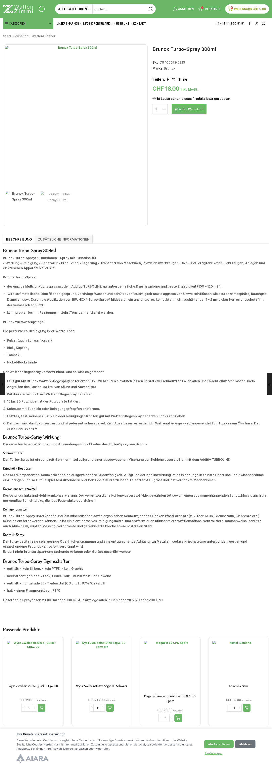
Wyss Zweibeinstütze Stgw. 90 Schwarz (101, 686)
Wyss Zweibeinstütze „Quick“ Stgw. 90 (33, 686)
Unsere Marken (68, 24)
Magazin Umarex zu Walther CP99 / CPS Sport (170, 698)
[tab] (19, 239)
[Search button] (151, 9)
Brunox (169, 68)
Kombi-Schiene (239, 686)
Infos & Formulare (96, 24)
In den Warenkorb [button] (33, 662)
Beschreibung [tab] (19, 239)
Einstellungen (213, 753)
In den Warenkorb (191, 109)
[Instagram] (263, 23)
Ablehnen (245, 744)
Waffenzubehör (44, 36)
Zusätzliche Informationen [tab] (63, 239)
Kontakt (139, 24)
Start (7, 36)
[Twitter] (256, 23)
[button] (41, 708)
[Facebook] (249, 23)
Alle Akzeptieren (219, 744)
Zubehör (21, 36)
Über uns (122, 24)
